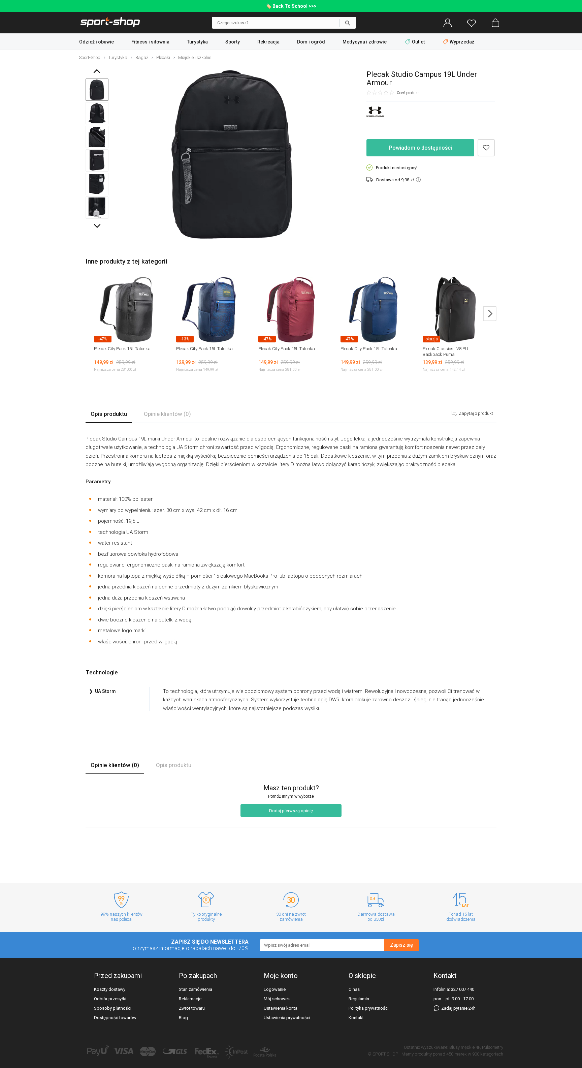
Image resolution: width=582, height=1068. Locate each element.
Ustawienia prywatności (287, 1017)
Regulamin (359, 998)
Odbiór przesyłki (110, 998)
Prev (98, 72)
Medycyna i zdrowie (365, 41)
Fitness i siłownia (150, 41)
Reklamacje (190, 998)
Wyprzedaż (461, 41)
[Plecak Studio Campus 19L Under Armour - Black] (232, 155)
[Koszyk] (495, 23)
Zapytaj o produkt (475, 413)
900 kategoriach (487, 1054)
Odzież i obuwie (96, 41)
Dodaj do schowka (486, 147)
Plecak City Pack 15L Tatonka (122, 348)
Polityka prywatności (369, 1008)
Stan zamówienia (195, 989)
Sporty (232, 41)
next (489, 313)
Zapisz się (401, 945)
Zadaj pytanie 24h (458, 1008)
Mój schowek (277, 998)
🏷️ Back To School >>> (291, 6)
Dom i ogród (311, 41)
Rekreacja (268, 41)
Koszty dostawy (109, 989)
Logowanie (275, 989)
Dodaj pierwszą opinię (291, 810)
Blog (183, 1017)
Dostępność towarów (115, 1017)
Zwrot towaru (192, 1008)
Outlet (418, 41)
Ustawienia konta (280, 1008)
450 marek (456, 1054)
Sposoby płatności (112, 1008)
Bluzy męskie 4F (464, 1047)
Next (98, 227)
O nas (354, 989)
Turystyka (197, 41)
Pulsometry (492, 1047)
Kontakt (356, 1017)
